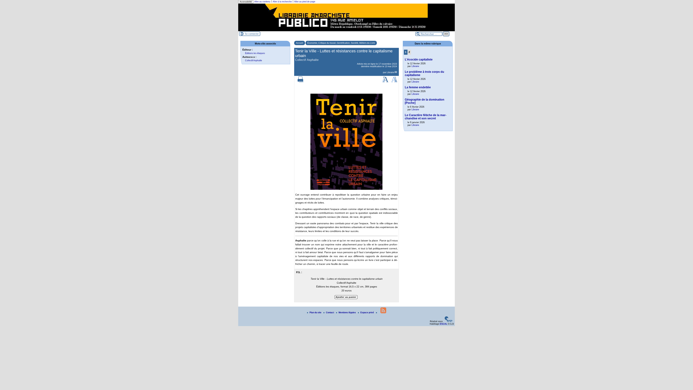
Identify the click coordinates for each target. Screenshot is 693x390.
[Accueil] (346, 30)
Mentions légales (347, 312)
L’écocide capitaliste (419, 59)
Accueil (299, 43)
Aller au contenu (262, 1)
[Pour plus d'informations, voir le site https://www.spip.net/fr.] (448, 321)
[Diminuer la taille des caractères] (394, 81)
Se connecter (252, 33)
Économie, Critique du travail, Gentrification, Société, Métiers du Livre (341, 43)
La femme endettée (418, 87)
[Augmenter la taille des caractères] (385, 81)
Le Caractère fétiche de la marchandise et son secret (425, 117)
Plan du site (316, 312)
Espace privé (367, 312)
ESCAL (443, 324)
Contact (330, 312)
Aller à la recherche (282, 1)
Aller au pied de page (304, 1)
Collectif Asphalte (253, 60)
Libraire (390, 72)
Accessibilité (246, 2)
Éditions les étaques (255, 53)
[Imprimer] (300, 81)
